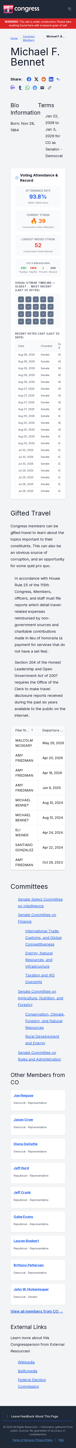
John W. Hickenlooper (31, 1289)
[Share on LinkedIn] (51, 79)
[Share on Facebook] (29, 79)
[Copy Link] (49, 87)
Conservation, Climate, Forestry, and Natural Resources (45, 1021)
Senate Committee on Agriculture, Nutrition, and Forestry (40, 998)
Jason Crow (23, 1120)
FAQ (61, 1440)
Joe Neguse (23, 1095)
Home (14, 38)
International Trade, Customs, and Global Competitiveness (43, 937)
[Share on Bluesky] (58, 79)
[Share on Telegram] (35, 87)
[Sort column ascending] (32, 730)
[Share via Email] (42, 87)
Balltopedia (27, 1371)
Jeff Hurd (21, 1168)
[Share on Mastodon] (13, 87)
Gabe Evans (23, 1217)
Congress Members (29, 38)
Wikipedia (26, 1362)
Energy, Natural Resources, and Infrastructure (39, 960)
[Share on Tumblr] (20, 87)
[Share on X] (36, 79)
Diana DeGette (25, 1144)
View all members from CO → (37, 1311)
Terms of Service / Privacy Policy (32, 1440)
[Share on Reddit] (44, 79)
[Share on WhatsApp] (27, 87)
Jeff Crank (22, 1192)
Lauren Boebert (26, 1241)
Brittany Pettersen (29, 1265)
